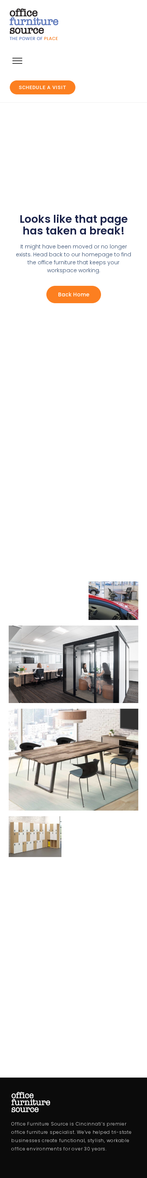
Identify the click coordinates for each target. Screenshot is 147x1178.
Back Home (73, 294)
